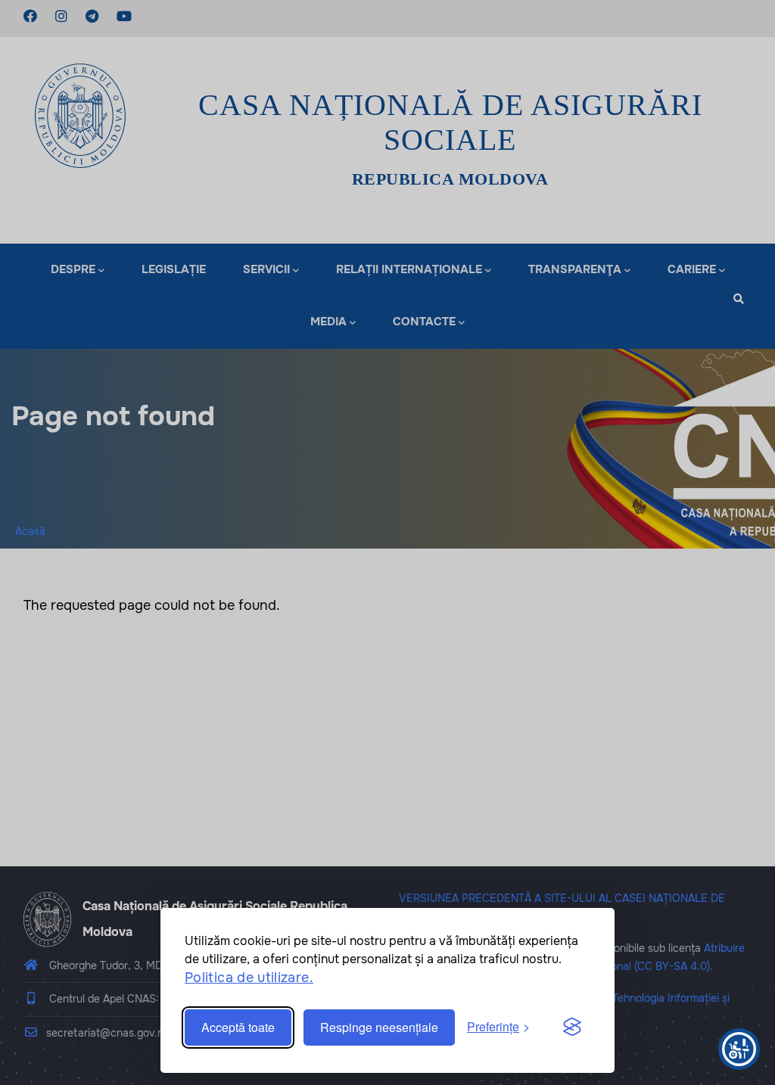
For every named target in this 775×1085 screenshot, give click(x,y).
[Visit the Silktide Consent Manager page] (572, 1027)
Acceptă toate (238, 1027)
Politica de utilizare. (249, 977)
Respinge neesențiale (379, 1027)
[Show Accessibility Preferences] (739, 1049)
